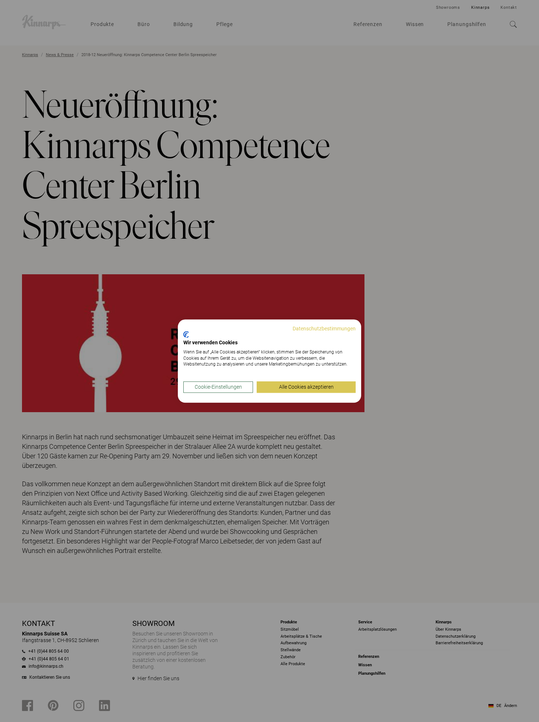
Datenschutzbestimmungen (324, 328)
